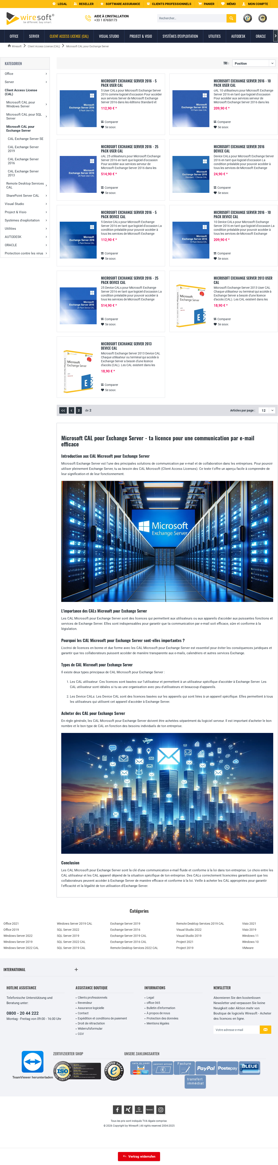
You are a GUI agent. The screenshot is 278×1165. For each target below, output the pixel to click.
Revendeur (85, 1002)
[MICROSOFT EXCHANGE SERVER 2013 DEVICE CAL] (78, 371)
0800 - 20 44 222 (23, 1013)
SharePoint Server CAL (22, 196)
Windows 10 (250, 942)
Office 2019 (11, 929)
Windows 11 (250, 935)
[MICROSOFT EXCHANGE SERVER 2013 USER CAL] (190, 305)
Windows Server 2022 (18, 935)
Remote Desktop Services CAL (25, 185)
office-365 (153, 1002)
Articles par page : (242, 410)
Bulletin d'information (161, 1008)
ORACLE (11, 245)
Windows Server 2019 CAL (74, 923)
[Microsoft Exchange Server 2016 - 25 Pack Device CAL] (78, 305)
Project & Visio (15, 212)
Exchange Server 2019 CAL (128, 935)
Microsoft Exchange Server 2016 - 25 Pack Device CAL (129, 280)
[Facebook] (117, 1109)
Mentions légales (158, 1023)
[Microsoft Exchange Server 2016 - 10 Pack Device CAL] (190, 240)
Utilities (10, 229)
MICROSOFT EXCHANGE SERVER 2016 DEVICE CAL (239, 148)
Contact (83, 1013)
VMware (247, 948)
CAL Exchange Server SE (25, 139)
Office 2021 (11, 923)
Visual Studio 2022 (189, 929)
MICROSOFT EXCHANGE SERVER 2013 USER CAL (243, 280)
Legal (150, 997)
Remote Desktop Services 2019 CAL (200, 923)
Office (9, 74)
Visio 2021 (249, 923)
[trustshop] (114, 1071)
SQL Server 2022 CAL (71, 942)
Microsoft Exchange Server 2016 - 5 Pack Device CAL (129, 214)
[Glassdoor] (139, 1109)
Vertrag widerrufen (141, 1156)
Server (9, 82)
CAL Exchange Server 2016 (23, 161)
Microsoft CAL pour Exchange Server (20, 129)
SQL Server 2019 (68, 935)
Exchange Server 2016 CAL (128, 942)
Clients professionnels (92, 997)
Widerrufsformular (90, 1028)
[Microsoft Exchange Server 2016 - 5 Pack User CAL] (78, 108)
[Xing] (128, 1109)
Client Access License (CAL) (21, 92)
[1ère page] (63, 410)
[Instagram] (160, 1109)
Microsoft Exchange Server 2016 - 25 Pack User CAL (129, 148)
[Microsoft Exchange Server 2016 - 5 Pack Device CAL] (78, 240)
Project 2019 (185, 948)
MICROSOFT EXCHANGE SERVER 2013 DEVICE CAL (126, 346)
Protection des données (162, 1018)
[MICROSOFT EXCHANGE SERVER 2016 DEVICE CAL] (190, 174)
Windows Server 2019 (18, 942)
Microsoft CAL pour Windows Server (20, 104)
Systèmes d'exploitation (22, 220)
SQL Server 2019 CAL (71, 948)
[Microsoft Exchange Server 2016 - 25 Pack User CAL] (78, 174)
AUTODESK (13, 237)
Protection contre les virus (24, 253)
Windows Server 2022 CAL (21, 948)
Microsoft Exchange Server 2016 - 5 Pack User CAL (129, 83)
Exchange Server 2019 (125, 923)
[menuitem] (206, 4)
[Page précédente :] (71, 410)
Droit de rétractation (91, 1023)
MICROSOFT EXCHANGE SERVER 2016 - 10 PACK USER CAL (242, 83)
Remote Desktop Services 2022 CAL (134, 948)
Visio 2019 (249, 929)
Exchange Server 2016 (125, 929)
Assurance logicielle (91, 1008)
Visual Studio (14, 204)
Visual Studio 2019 (189, 935)
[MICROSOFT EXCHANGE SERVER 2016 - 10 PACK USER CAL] (190, 108)
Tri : (226, 63)
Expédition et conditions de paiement (102, 1018)
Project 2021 (185, 942)
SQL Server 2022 (68, 929)
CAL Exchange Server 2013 (23, 173)
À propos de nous (158, 1013)
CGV (81, 1034)
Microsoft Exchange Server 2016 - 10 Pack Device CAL (242, 214)
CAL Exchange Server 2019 (23, 149)
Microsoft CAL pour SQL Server (24, 116)
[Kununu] (150, 1109)
